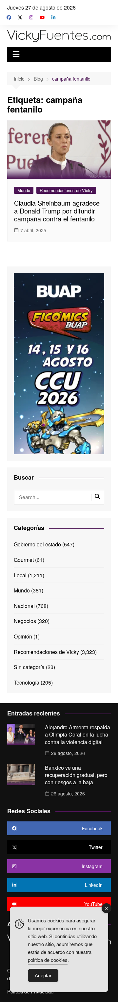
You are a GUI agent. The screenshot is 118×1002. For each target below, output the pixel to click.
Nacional (24, 606)
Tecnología (26, 682)
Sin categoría (29, 667)
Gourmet (24, 560)
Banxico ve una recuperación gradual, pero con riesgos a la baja (76, 775)
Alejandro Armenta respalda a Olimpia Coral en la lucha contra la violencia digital (77, 734)
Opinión (23, 636)
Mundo (23, 190)
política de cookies (48, 959)
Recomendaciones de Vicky (66, 190)
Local (20, 575)
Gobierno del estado (37, 544)
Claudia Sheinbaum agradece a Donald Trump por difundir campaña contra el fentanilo (57, 210)
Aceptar (43, 975)
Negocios (25, 621)
